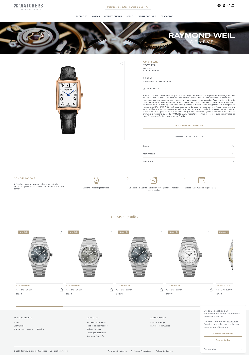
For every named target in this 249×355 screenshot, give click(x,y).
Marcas (96, 16)
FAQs (16, 322)
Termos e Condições (96, 336)
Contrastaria (19, 326)
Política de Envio (94, 329)
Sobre (129, 16)
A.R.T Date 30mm (24, 290)
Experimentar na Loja (189, 136)
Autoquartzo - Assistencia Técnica (29, 329)
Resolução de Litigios (96, 333)
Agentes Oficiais (113, 16)
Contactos (167, 16)
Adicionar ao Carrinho (189, 125)
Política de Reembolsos (97, 326)
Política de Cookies (164, 351)
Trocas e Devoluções (96, 322)
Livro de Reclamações (160, 326)
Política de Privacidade (141, 351)
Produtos (81, 16)
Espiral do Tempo (146, 16)
